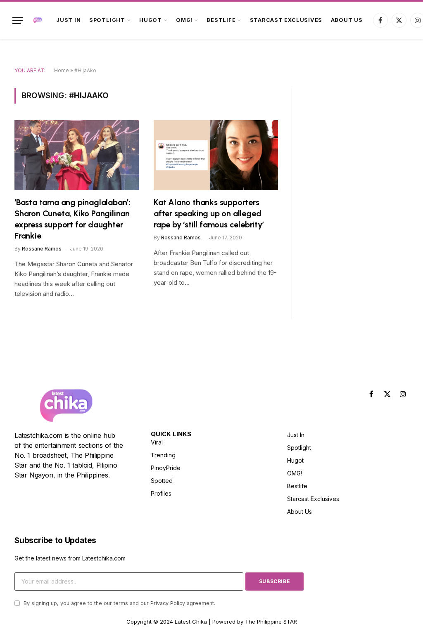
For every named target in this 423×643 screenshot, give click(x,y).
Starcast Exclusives (286, 20)
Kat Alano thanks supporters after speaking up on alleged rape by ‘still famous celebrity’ (209, 213)
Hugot (150, 20)
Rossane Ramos (42, 249)
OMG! (184, 20)
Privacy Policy (167, 603)
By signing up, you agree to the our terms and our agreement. (118, 603)
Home (61, 70)
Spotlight (107, 20)
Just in (68, 20)
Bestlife (221, 20)
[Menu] (17, 20)
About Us (347, 20)
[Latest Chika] (37, 20)
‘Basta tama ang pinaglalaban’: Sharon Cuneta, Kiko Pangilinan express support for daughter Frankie (72, 219)
